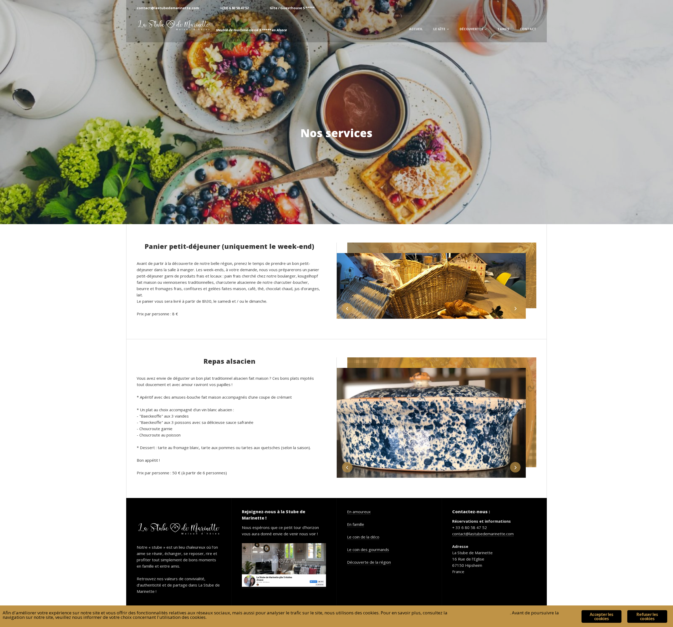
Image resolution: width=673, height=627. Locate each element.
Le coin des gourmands (368, 549)
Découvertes (471, 29)
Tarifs (503, 29)
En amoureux (359, 511)
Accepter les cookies (601, 616)
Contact (528, 29)
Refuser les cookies (647, 616)
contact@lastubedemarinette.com (483, 533)
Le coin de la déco (363, 536)
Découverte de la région (369, 562)
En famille (355, 524)
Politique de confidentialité (479, 613)
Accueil (416, 29)
